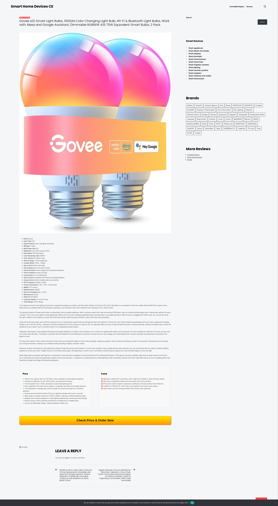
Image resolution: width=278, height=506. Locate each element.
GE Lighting (238, 110)
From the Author (224, 110)
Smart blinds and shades (199, 51)
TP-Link (251, 128)
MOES (255, 119)
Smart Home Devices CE (32, 6)
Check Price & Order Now (95, 420)
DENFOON (237, 105)
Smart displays (195, 53)
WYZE (189, 133)
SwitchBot (209, 128)
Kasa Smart (201, 119)
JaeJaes (190, 119)
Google (205, 114)
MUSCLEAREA (193, 124)
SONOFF (190, 128)
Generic (249, 110)
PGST (218, 124)
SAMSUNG (252, 124)
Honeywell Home (257, 114)
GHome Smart (193, 114)
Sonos (199, 128)
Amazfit (198, 105)
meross (247, 119)
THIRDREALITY (229, 128)
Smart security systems (198, 70)
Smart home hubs (196, 62)
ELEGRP (190, 110)
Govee (25, 447)
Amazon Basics (211, 105)
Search (189, 17)
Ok (192, 503)
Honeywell (243, 114)
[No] (275, 503)
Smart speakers (195, 73)
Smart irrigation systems (199, 65)
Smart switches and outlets (200, 76)
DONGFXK (248, 105)
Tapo (218, 128)
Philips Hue (228, 124)
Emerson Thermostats (206, 110)
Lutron (228, 119)
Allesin (190, 105)
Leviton (212, 119)
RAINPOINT (240, 124)
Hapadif (232, 114)
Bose (228, 105)
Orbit (211, 124)
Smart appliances (196, 48)
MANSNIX (238, 119)
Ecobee (259, 105)
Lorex (220, 119)
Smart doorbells (195, 56)
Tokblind (241, 128)
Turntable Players (236, 7)
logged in (68, 458)
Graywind (222, 114)
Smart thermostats (196, 78)
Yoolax (197, 133)
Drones (250, 7)
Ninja (204, 124)
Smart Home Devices (197, 59)
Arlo (221, 105)
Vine (258, 128)
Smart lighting (25, 17)
